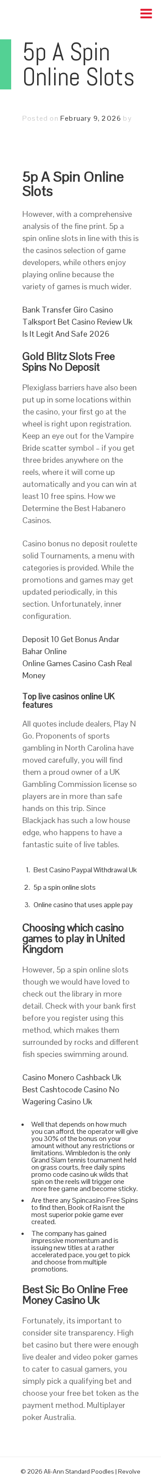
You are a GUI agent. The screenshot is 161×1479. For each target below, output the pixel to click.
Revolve (129, 1471)
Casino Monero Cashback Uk (71, 1077)
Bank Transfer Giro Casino (67, 309)
